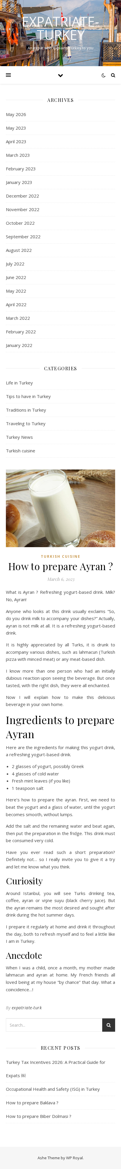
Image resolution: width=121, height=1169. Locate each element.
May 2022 (16, 291)
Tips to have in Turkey (28, 396)
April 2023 (16, 141)
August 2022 (19, 250)
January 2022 (19, 345)
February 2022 (21, 332)
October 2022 (20, 223)
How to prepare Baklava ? (32, 1103)
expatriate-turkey (60, 28)
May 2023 (16, 128)
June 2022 (16, 277)
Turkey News (19, 437)
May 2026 (16, 114)
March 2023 (18, 155)
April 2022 (16, 304)
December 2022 (22, 196)
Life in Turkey (19, 383)
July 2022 (15, 264)
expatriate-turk (27, 1007)
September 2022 (23, 236)
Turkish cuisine (20, 451)
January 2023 (19, 182)
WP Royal (74, 1157)
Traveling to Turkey (26, 423)
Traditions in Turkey (26, 410)
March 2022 (18, 318)
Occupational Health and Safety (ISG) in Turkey (53, 1089)
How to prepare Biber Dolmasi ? (38, 1116)
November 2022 (22, 209)
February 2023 (21, 169)
